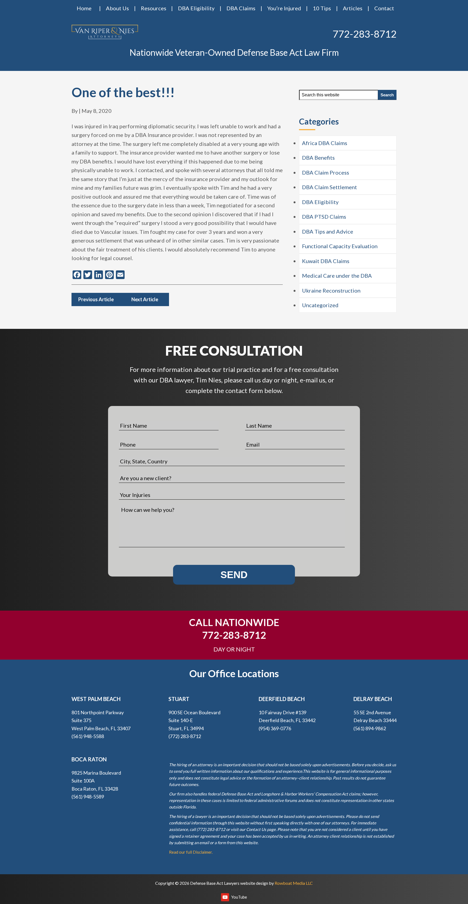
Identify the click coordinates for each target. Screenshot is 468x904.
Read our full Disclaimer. (191, 852)
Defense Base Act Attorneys (105, 32)
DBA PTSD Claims (324, 216)
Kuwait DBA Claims (325, 261)
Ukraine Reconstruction (331, 290)
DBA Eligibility (320, 202)
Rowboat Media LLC (294, 883)
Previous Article (96, 299)
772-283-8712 (364, 34)
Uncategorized (320, 305)
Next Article (144, 299)
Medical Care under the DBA (337, 275)
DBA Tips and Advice (327, 231)
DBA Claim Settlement (329, 187)
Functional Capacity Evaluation (340, 246)
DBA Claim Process (325, 172)
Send (234, 574)
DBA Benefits (318, 157)
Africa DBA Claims (324, 143)
